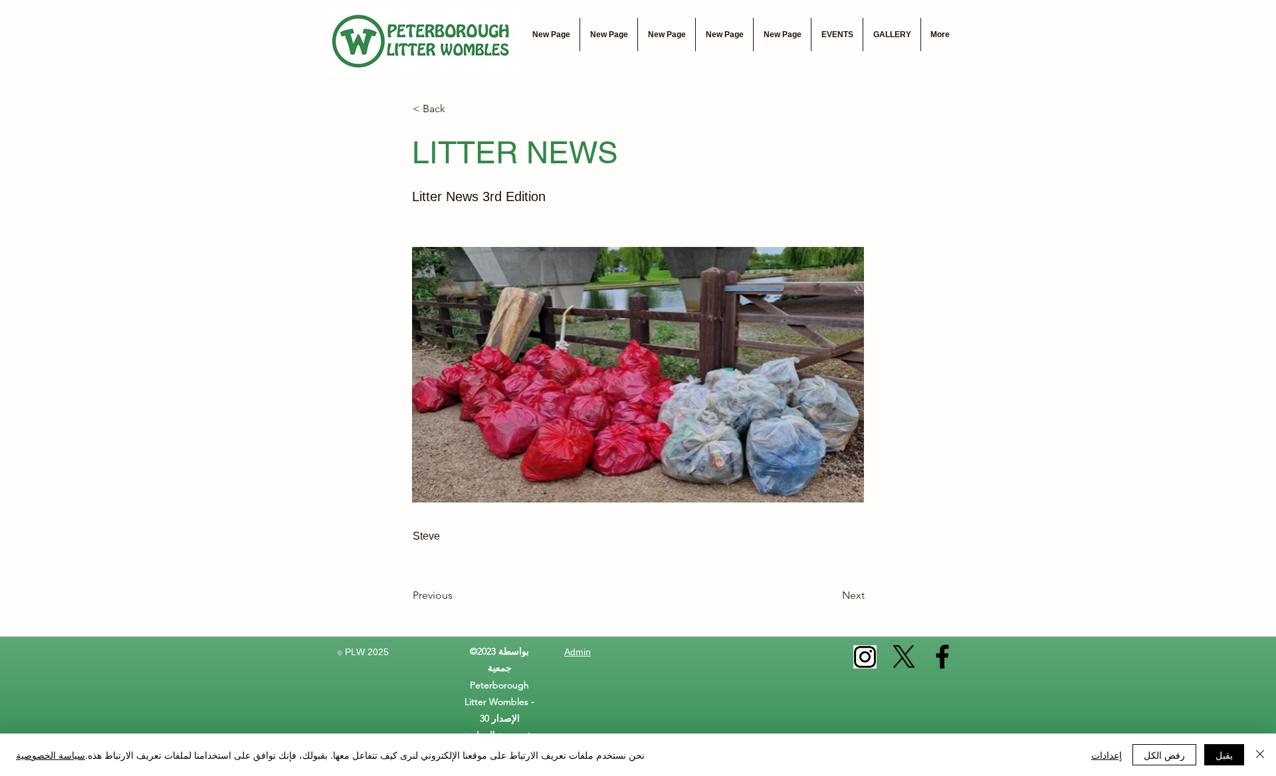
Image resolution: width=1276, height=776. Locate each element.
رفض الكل (1164, 754)
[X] (904, 656)
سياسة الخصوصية (50, 754)
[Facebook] (942, 656)
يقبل (1224, 754)
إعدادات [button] (1106, 754)
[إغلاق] (1260, 754)
